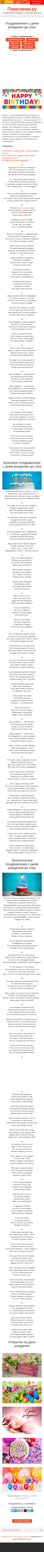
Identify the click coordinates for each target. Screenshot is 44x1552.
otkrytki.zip (25, 1496)
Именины (32, 39)
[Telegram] (22, 1510)
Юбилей (14, 43)
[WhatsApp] (28, 1510)
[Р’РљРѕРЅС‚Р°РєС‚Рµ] (15, 1510)
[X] (25, 1510)
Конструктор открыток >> (37, 2)
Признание (28, 43)
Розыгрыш (28, 47)
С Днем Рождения (15, 39)
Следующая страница (10, 1530)
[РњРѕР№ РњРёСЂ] (32, 1510)
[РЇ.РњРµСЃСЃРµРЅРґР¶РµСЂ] (12, 1510)
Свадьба (14, 47)
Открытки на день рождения (16, 160)
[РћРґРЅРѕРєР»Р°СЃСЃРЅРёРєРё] (18, 1510)
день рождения (24, 208)
